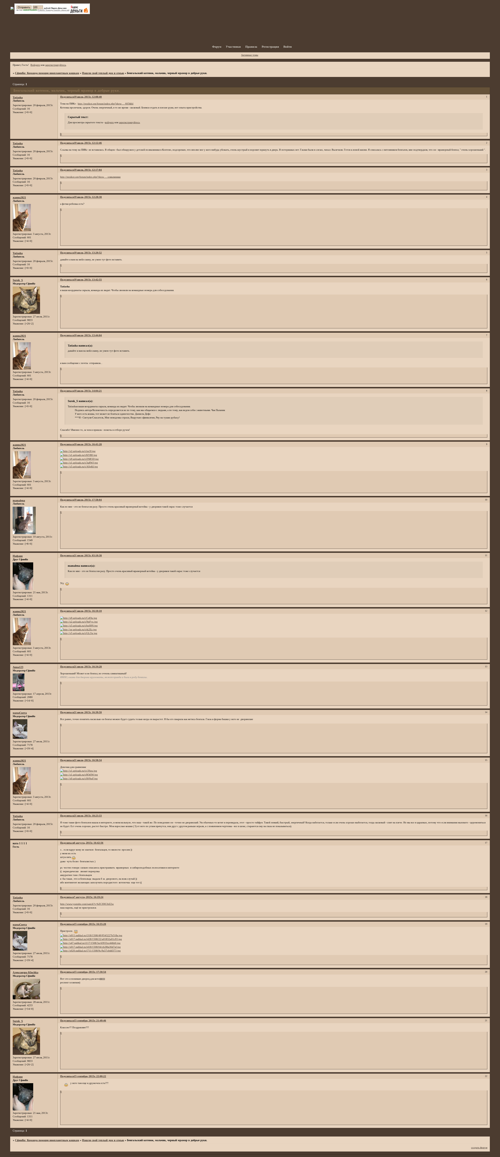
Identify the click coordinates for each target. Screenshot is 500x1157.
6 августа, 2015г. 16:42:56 (88, 843)
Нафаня (18, 556)
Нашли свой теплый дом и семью (103, 73)
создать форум (479, 1147)
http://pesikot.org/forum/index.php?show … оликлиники (90, 177)
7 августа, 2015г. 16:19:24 (88, 897)
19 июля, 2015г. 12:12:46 (88, 143)
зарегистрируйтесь (55, 65)
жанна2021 (19, 197)
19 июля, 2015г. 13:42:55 (88, 279)
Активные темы (249, 55)
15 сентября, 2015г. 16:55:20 (90, 924)
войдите (109, 122)
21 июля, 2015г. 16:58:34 (88, 760)
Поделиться (67, 97)
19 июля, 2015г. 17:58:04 (88, 500)
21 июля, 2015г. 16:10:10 (88, 611)
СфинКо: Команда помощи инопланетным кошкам (47, 73)
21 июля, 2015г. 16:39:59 (88, 712)
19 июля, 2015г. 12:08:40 (88, 97)
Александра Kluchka (25, 972)
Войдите (35, 65)
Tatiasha (18, 97)
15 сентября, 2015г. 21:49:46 (90, 1020)
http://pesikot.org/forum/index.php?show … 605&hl (105, 103)
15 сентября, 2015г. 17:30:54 (90, 972)
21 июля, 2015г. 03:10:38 (88, 555)
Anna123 (18, 667)
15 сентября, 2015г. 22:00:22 (90, 1076)
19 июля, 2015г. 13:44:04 (88, 335)
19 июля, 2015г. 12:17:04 (88, 170)
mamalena (19, 500)
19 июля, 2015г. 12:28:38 (88, 197)
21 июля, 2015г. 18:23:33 (88, 815)
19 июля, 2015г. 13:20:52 (88, 252)
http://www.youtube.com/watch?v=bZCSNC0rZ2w (87, 904)
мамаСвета (20, 712)
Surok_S (18, 280)
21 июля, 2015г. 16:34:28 (88, 666)
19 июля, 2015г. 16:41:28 (88, 444)
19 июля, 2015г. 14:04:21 (88, 391)
